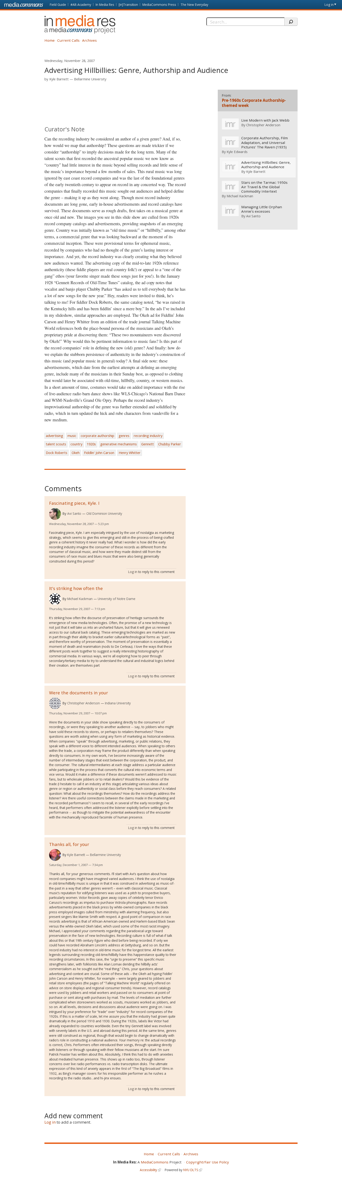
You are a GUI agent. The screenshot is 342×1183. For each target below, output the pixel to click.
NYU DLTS (190, 1170)
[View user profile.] (55, 514)
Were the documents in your (78, 692)
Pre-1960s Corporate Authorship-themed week (254, 103)
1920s (91, 444)
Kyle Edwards (237, 151)
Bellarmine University (90, 79)
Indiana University (118, 703)
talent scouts (56, 444)
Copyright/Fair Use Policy (207, 1162)
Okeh (76, 452)
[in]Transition (128, 4)
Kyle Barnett (59, 79)
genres (124, 435)
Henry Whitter (130, 452)
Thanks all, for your (69, 844)
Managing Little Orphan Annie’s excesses (261, 209)
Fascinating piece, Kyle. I (74, 503)
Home (49, 40)
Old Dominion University (104, 513)
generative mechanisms (118, 444)
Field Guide (58, 4)
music (71, 435)
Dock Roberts (56, 452)
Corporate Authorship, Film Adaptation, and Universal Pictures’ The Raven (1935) (264, 142)
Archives (89, 40)
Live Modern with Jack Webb (265, 120)
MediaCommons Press (159, 4)
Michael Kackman (80, 599)
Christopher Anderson (83, 703)
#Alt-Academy (80, 4)
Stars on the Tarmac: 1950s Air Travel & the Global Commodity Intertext (264, 187)
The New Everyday (194, 4)
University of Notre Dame (116, 599)
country (76, 444)
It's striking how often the (76, 588)
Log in (329, 4)
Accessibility (148, 1170)
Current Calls (68, 40)
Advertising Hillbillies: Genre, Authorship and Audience (266, 164)
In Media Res (105, 4)
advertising (54, 435)
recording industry (148, 435)
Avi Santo (74, 513)
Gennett (147, 444)
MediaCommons (154, 1162)
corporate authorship (97, 435)
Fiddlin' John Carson (99, 452)
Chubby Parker (169, 444)
